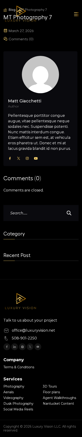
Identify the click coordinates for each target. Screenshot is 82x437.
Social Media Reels (18, 409)
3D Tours (50, 386)
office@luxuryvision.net (33, 330)
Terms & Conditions (18, 367)
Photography (13, 386)
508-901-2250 (24, 338)
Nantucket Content (58, 403)
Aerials (8, 392)
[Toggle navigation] (76, 14)
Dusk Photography (18, 403)
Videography (13, 398)
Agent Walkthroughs (59, 398)
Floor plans (51, 392)
